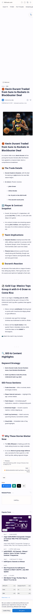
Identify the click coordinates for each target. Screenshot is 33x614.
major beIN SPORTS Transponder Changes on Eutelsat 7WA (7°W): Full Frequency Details (17, 538)
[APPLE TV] (9, 585)
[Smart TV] (5, 7)
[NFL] (24, 593)
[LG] (24, 589)
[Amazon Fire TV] (24, 585)
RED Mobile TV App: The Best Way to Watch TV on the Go (15, 579)
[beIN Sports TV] (14, 559)
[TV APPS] (12, 575)
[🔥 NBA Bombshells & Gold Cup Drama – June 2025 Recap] (16, 469)
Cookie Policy (6, 610)
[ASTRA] (12, 549)
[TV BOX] (12, 7)
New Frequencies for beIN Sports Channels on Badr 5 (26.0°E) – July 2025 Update (16, 569)
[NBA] (4, 477)
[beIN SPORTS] (13, 534)
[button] (2, 2)
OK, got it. (22, 610)
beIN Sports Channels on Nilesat (14, 561)
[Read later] (27, 100)
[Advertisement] (16, 27)
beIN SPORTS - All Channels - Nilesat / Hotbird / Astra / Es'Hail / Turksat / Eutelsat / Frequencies (16, 553)
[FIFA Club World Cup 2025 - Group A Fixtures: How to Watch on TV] (16, 462)
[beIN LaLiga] (17, 549)
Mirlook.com (8, 2)
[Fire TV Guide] (20, 7)
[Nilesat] (20, 559)
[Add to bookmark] (29, 517)
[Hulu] (9, 589)
